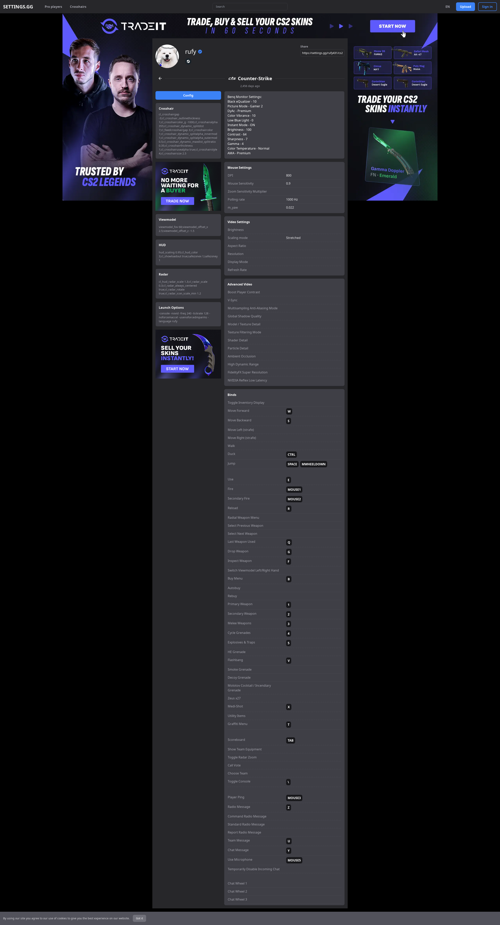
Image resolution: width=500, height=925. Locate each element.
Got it (139, 918)
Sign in (487, 6)
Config (188, 95)
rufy (190, 51)
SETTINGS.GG (18, 7)
